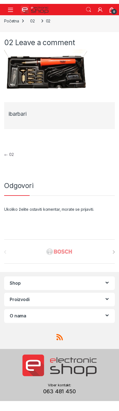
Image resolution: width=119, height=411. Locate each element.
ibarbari (18, 114)
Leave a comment (45, 42)
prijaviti (87, 209)
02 (32, 21)
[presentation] (113, 252)
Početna (11, 21)
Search (89, 10)
